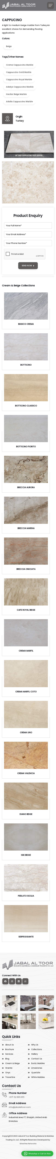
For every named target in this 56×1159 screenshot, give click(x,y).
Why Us (34, 1045)
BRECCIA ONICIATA (25, 569)
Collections (36, 1049)
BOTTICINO (26, 364)
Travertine (10, 1077)
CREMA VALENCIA (26, 773)
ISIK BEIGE (26, 855)
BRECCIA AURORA (26, 487)
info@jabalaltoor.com (20, 1107)
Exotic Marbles (38, 1063)
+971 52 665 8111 (16, 1097)
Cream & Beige (12, 1063)
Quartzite (35, 1072)
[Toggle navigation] (50, 5)
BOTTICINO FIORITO (26, 446)
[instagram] (12, 981)
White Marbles (38, 1077)
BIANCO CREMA (26, 324)
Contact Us (36, 1058)
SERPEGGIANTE (26, 936)
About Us (9, 1045)
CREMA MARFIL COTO (26, 691)
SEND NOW (27, 265)
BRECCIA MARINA (26, 528)
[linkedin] (19, 981)
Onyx (7, 1072)
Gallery (34, 1054)
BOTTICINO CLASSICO (26, 405)
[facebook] (5, 981)
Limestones (36, 1068)
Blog (7, 1058)
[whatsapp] (25, 981)
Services (9, 1054)
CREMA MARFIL (26, 650)
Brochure (9, 1049)
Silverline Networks (28, 1143)
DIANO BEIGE (26, 814)
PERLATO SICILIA (26, 895)
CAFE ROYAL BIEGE (26, 609)
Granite (8, 1068)
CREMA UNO (26, 732)
